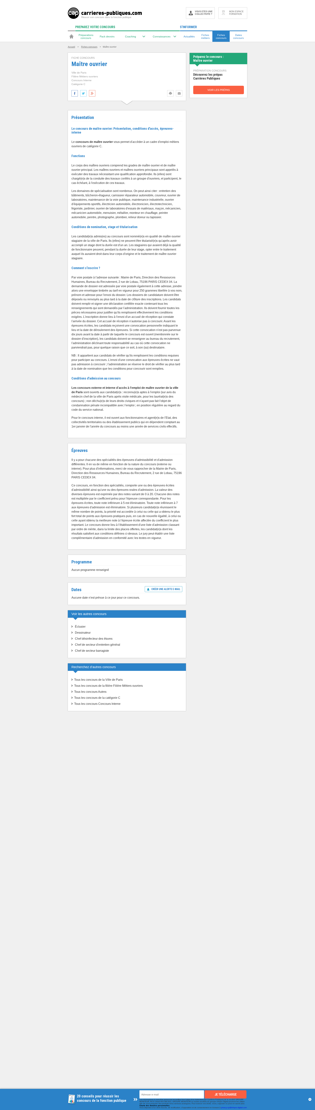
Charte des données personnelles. (154, 1106)
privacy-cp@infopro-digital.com (234, 1108)
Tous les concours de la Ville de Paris (98, 679)
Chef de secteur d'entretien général (97, 644)
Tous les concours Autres (90, 691)
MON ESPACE (236, 12)
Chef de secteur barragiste (92, 650)
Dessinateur (83, 632)
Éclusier (80, 626)
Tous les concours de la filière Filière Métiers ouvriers (108, 685)
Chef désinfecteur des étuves (93, 638)
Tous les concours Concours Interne (97, 703)
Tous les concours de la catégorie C (97, 697)
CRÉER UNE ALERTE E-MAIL (165, 589)
